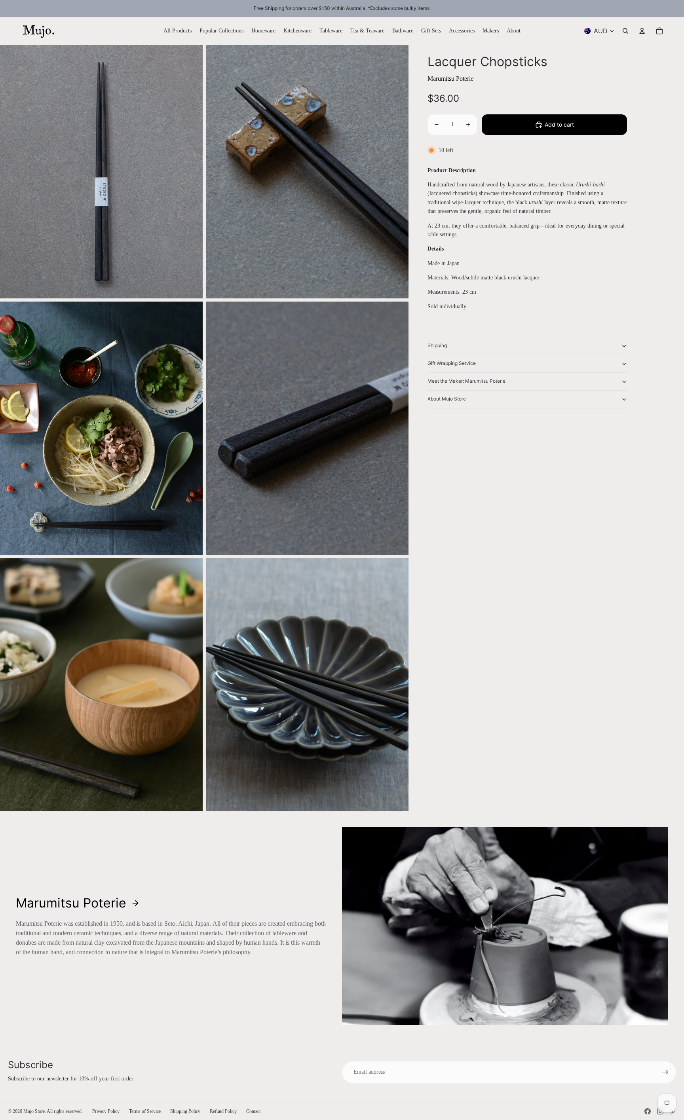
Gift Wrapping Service (452, 363)
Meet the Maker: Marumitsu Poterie (466, 381)
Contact (253, 1111)
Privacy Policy (106, 1111)
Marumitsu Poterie (450, 78)
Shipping (437, 345)
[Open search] (625, 31)
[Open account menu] (642, 31)
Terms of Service (145, 1111)
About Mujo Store (447, 399)
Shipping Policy (185, 1111)
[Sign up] (665, 1072)
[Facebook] (647, 1111)
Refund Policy (223, 1111)
